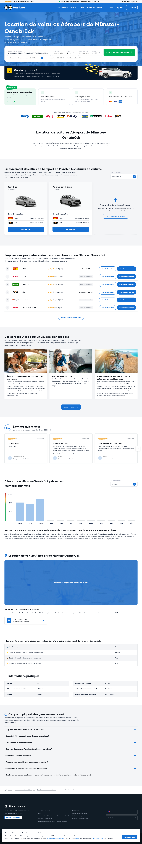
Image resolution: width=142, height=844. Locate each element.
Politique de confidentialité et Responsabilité (52, 821)
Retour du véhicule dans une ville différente (24, 58)
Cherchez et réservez (126, 269)
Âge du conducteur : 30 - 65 (53, 58)
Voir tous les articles (71, 407)
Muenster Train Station (21, 620)
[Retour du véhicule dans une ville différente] (8, 58)
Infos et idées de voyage (65, 7)
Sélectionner (25, 229)
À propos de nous (44, 811)
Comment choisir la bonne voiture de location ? (53, 816)
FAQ (82, 7)
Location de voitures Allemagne (25, 790)
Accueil (10, 790)
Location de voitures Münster (46, 790)
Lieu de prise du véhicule (15, 51)
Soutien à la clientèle (94, 7)
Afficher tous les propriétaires (71, 317)
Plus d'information (108, 269)
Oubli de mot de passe (79, 813)
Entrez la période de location (115, 216)
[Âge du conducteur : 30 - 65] (42, 58)
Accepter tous (130, 837)
